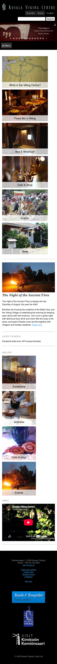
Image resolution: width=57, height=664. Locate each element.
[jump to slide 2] (16, 38)
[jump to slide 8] (32, 38)
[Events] (25, 205)
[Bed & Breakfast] (25, 138)
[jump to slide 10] (37, 38)
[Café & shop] (19, 443)
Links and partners (28, 569)
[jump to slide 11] (40, 38)
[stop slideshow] (46, 38)
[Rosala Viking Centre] (28, 6)
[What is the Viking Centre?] (25, 72)
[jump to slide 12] (43, 38)
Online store (28, 572)
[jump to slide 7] (29, 38)
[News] (25, 238)
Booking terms (28, 574)
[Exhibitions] (19, 372)
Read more (37, 324)
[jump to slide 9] (35, 38)
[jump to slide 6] (27, 38)
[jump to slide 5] (24, 38)
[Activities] (19, 408)
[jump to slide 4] (22, 38)
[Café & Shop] (25, 172)
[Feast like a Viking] (25, 105)
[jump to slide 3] (19, 38)
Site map (28, 581)
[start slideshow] (11, 38)
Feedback (29, 577)
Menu (7, 45)
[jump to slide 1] (14, 38)
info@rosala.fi (28, 565)
